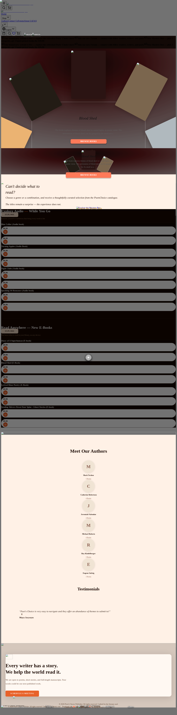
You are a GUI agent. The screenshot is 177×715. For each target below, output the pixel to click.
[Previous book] (84, 111)
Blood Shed (88, 118)
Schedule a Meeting (22, 693)
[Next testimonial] (21, 614)
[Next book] (92, 111)
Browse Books (88, 141)
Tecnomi (97, 706)
